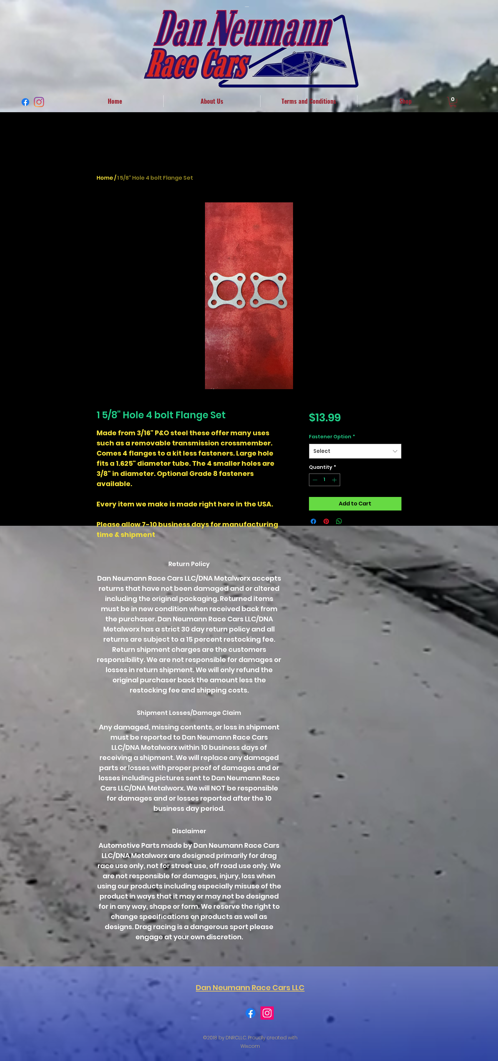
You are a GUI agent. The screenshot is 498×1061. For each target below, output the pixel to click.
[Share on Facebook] (313, 521)
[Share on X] (352, 521)
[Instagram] (39, 102)
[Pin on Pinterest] (326, 521)
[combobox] (355, 451)
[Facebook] (25, 102)
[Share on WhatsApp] (339, 521)
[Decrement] (314, 480)
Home (105, 178)
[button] (453, 102)
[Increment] (335, 480)
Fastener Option (332, 436)
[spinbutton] (324, 480)
